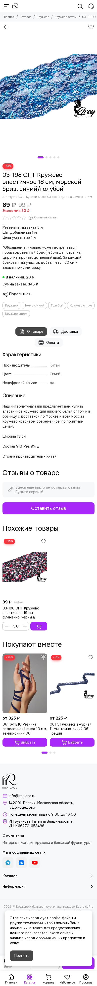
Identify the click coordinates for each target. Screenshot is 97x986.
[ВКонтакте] (21, 862)
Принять (22, 955)
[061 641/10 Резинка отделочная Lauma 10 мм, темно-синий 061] (24, 683)
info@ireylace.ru (22, 796)
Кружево (43, 17)
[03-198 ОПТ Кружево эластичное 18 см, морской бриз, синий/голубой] (48, 86)
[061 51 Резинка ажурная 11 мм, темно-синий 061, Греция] (72, 683)
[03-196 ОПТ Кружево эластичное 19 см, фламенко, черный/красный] (24, 567)
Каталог (25, 17)
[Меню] (6, 6)
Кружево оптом (66, 17)
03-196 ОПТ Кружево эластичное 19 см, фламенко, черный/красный (20, 612)
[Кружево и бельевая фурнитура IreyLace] (15, 6)
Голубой (57, 305)
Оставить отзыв (48, 508)
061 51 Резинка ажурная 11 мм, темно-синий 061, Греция (71, 729)
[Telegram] (7, 862)
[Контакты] (91, 6)
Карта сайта (85, 907)
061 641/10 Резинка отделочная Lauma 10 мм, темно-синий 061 (24, 729)
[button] (41, 157)
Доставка (69, 331)
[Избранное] (91, 27)
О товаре (35, 331)
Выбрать (28, 742)
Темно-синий (34, 305)
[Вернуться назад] (6, 27)
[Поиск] (80, 6)
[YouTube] (34, 862)
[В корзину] (38, 626)
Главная (8, 17)
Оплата (52, 342)
